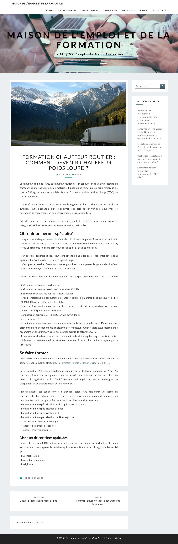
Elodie (78, 174)
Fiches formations (33, 477)
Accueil (49, 10)
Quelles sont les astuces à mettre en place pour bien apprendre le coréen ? (149, 159)
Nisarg (118, 538)
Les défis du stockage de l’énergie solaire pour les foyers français (149, 147)
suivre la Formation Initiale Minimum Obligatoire (76, 362)
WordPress (97, 538)
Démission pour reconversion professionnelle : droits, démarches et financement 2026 (148, 117)
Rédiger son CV (128, 10)
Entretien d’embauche (66, 10)
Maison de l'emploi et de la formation (37, 3)
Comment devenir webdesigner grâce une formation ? (98, 501)
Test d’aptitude (159, 10)
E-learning (143, 10)
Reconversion (110, 10)
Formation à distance (90, 10)
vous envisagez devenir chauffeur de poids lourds (55, 239)
